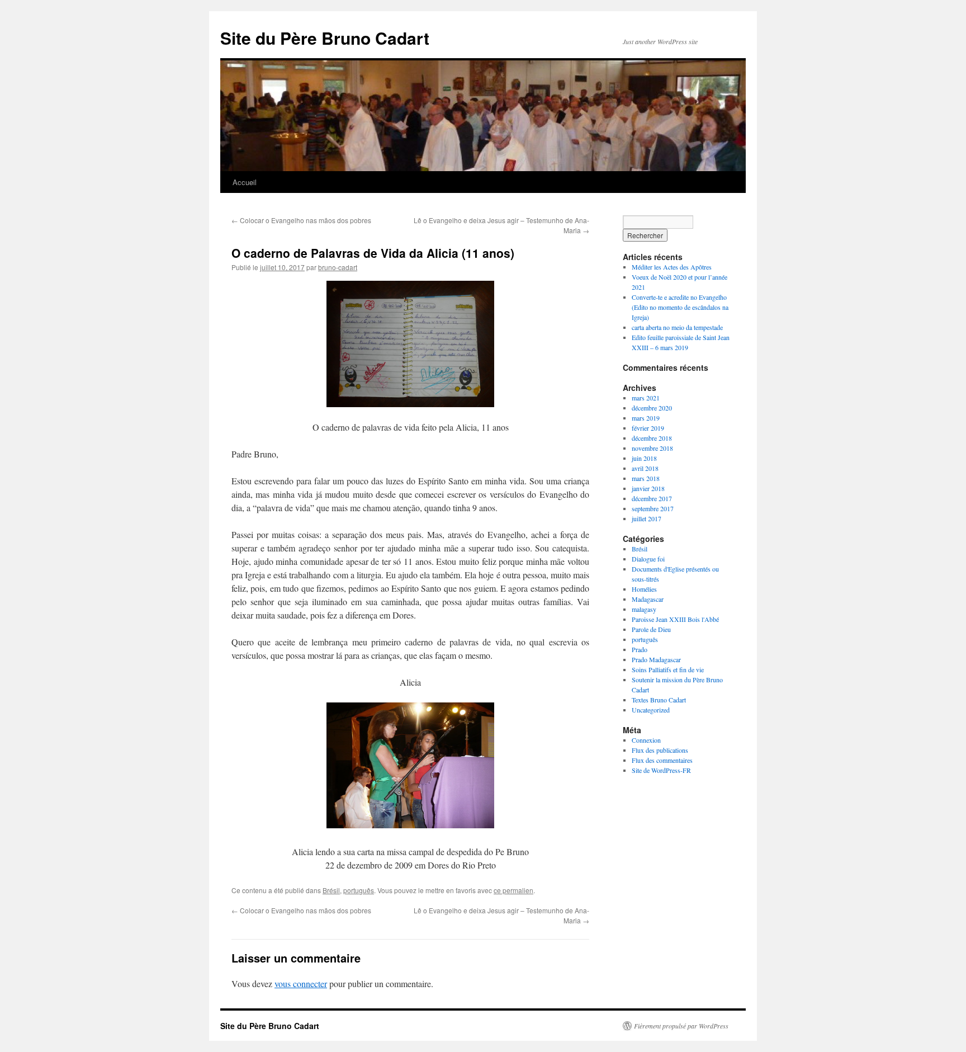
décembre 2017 (652, 498)
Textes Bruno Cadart (659, 699)
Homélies (644, 588)
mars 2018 (646, 478)
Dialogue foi (648, 558)
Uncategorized (651, 709)
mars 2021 (646, 397)
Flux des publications (660, 750)
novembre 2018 (652, 448)
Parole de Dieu (651, 629)
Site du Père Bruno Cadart (324, 38)
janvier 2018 (648, 488)
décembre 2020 (652, 407)
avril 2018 (645, 468)
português (358, 890)
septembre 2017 (653, 508)
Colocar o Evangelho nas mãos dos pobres (301, 220)
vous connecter (300, 983)
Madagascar (648, 599)
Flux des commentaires (662, 760)
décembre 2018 (652, 437)
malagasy (644, 609)
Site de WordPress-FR (661, 770)
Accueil (245, 182)
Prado (639, 649)
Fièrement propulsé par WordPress (681, 1025)
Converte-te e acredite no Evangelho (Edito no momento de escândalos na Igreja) (680, 307)
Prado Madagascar (656, 659)
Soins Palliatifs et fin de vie (668, 669)
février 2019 (648, 427)
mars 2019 (646, 417)
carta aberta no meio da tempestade (677, 327)
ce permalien (513, 890)
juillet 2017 (646, 518)
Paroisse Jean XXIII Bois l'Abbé (675, 619)
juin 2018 (644, 458)
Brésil (331, 890)
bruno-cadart (337, 267)
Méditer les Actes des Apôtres (672, 266)
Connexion (646, 739)
